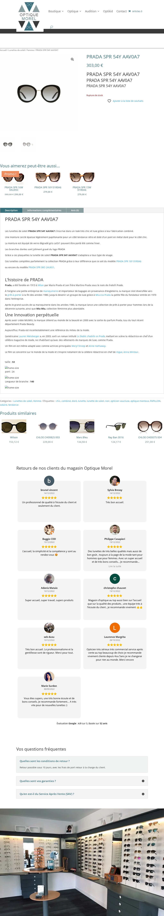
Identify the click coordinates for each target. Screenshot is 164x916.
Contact (121, 11)
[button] (72, 59)
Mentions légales (124, 886)
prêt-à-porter (15, 294)
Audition (90, 11)
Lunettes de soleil (16, 50)
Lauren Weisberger (29, 336)
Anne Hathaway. (97, 345)
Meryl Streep (78, 345)
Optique (72, 11)
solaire (3, 404)
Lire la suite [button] (115, 566)
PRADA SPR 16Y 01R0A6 (128, 261)
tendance (13, 404)
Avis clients (28, 889)
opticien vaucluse (120, 400)
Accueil (3, 50)
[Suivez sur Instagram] (107, 896)
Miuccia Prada (103, 294)
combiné (66, 400)
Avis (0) (75, 210)
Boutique (54, 11)
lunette (82, 400)
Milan (41, 285)
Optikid (108, 11)
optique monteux (140, 400)
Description (11, 210)
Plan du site (106, 886)
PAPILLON (155, 400)
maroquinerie (50, 291)
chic (58, 400)
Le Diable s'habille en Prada (91, 336)
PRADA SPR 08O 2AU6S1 (41, 267)
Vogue (119, 352)
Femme (30, 50)
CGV (138, 886)
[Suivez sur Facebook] (100, 896)
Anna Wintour (130, 352)
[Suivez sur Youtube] (113, 896)
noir (107, 400)
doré (74, 400)
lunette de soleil (95, 400)
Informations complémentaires (44, 210)
